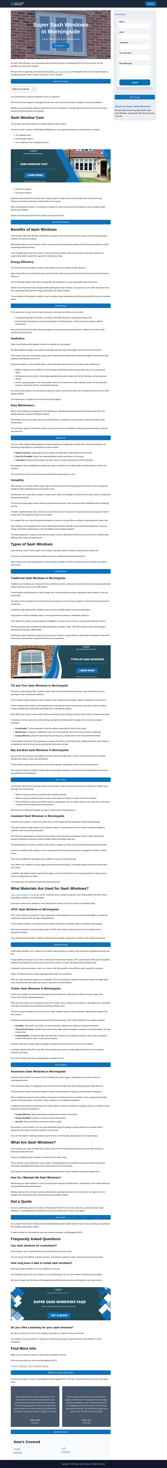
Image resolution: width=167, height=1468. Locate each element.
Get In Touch (135, 97)
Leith (30, 1366)
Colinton (14, 1366)
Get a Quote (59, 46)
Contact (151, 4)
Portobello (37, 1366)
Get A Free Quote (60, 1432)
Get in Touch (61, 780)
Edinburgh (23, 1366)
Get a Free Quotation (61, 222)
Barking (45, 1366)
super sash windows (62, 72)
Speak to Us (60, 438)
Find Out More (60, 306)
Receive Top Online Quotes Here (60, 1373)
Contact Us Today (61, 945)
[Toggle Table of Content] (32, 89)
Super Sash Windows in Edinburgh (25, 895)
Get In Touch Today (60, 81)
